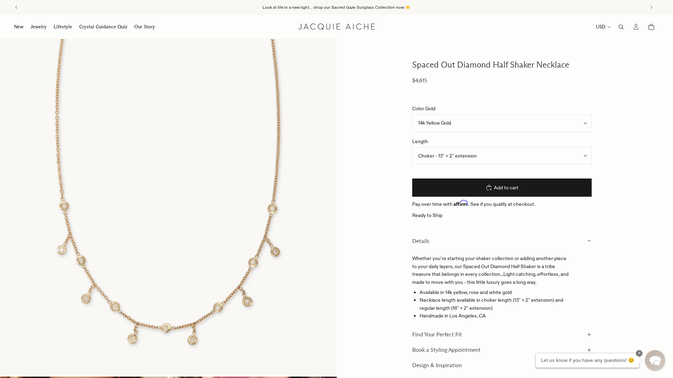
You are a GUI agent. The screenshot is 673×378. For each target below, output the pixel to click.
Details (420, 241)
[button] (655, 360)
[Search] (621, 27)
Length (420, 141)
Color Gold (423, 108)
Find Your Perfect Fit (437, 334)
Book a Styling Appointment (446, 349)
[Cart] (651, 27)
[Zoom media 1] (168, 207)
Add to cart (506, 187)
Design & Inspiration (437, 365)
